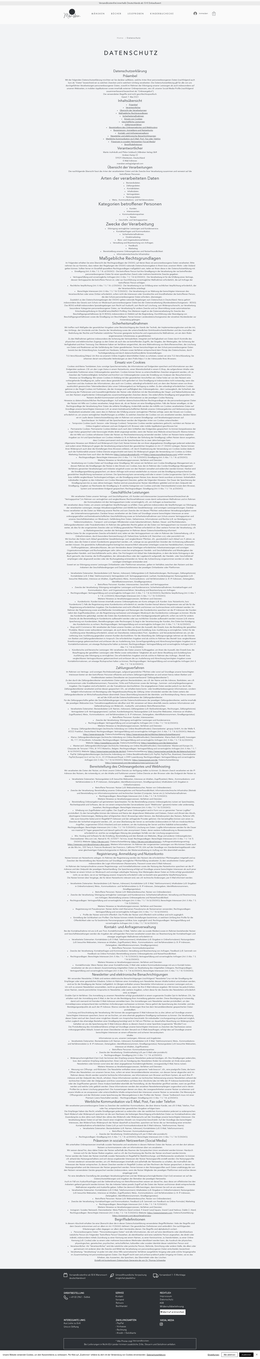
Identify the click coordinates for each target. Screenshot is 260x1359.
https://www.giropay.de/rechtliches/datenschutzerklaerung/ (153, 735)
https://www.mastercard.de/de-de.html (108, 752)
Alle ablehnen (229, 1354)
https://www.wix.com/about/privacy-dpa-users (89, 845)
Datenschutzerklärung (156, 1354)
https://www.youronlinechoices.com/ (160, 455)
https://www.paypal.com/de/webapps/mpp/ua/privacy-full (131, 763)
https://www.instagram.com (159, 1213)
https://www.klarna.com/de (107, 743)
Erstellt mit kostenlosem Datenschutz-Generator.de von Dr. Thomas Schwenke (130, 1260)
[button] (214, 14)
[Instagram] (161, 1324)
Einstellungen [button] (213, 1354)
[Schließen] (256, 1355)
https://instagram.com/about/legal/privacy (131, 1216)
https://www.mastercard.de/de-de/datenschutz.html (171, 752)
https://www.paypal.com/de (144, 760)
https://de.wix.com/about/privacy (146, 842)
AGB (161, 1303)
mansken (130, 164)
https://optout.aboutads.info (127, 455)
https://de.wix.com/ (100, 842)
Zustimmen (246, 1354)
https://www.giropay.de (93, 735)
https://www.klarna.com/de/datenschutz (159, 743)
